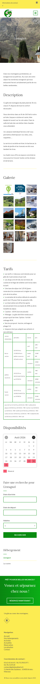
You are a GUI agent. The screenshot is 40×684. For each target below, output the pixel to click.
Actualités (8, 643)
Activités (7, 640)
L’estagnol (7, 558)
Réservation (8, 645)
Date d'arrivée (9, 494)
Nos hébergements (11, 638)
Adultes (6, 520)
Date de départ (9, 507)
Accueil (7, 636)
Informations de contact (10, 3)
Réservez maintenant (20, 601)
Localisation (8, 647)
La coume (7, 563)
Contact (7, 649)
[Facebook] (37, 3)
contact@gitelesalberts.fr (14, 667)
